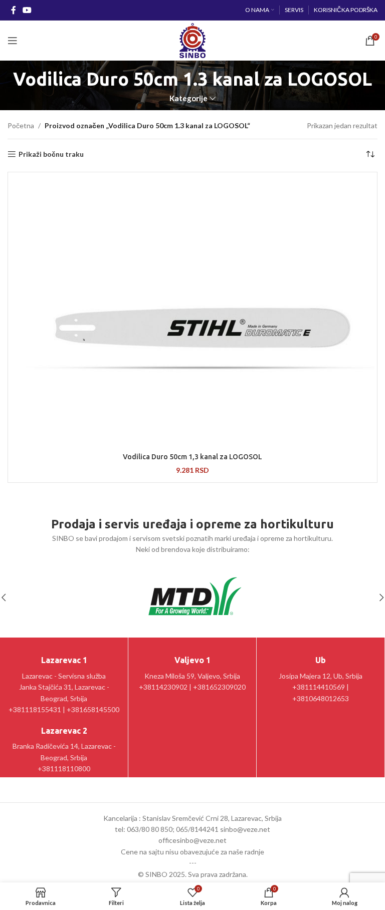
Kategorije (188, 98)
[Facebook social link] (13, 10)
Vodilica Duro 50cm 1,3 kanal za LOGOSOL (192, 457)
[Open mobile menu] (13, 41)
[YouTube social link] (27, 10)
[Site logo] (192, 40)
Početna (21, 125)
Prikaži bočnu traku (51, 154)
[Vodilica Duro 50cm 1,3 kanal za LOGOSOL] (192, 311)
